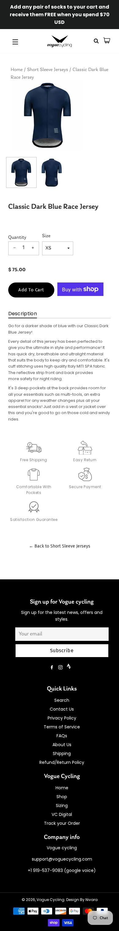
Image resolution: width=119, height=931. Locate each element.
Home (17, 69)
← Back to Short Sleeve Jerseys (59, 546)
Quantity (17, 237)
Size (46, 236)
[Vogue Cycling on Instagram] (61, 667)
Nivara (91, 899)
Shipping (62, 753)
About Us (61, 745)
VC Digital (62, 814)
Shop (61, 797)
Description (22, 313)
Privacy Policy (62, 718)
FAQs (61, 736)
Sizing (62, 805)
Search (61, 700)
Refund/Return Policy (61, 762)
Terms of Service (62, 727)
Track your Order (62, 823)
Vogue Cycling (50, 899)
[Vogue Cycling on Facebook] (52, 667)
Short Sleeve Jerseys (47, 69)
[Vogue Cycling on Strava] (69, 667)
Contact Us (62, 709)
